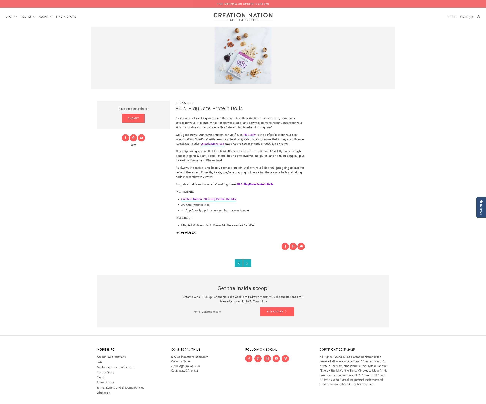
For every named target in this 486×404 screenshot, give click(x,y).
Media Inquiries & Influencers (116, 367)
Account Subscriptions (111, 357)
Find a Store (66, 16)
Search (101, 377)
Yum (133, 145)
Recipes (26, 16)
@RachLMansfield (212, 144)
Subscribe (275, 311)
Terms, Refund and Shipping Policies (120, 387)
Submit (133, 118)
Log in (452, 17)
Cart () (466, 17)
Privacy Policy (105, 372)
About (44, 16)
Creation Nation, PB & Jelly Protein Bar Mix (208, 199)
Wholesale (103, 393)
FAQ (100, 362)
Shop (9, 16)
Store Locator (105, 382)
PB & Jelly (249, 135)
